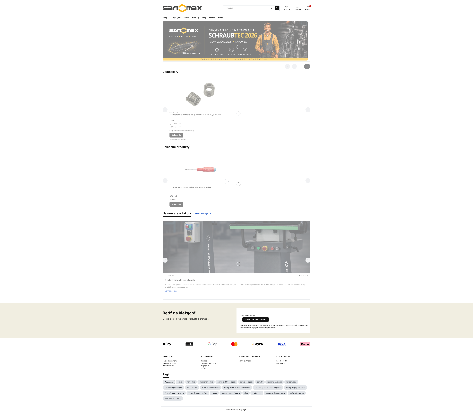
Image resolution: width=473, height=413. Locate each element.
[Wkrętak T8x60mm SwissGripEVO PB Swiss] (200, 169)
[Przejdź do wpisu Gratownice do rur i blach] (236, 247)
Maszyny (169, 276)
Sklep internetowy (236, 410)
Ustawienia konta (169, 363)
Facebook (280, 361)
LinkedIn (280, 363)
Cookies (204, 361)
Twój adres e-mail (247, 315)
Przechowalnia (168, 366)
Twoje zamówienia (170, 361)
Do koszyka (176, 135)
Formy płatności (244, 361)
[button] (277, 8)
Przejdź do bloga (201, 214)
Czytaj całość (171, 291)
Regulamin (205, 366)
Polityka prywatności (209, 363)
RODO (203, 368)
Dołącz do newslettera (255, 319)
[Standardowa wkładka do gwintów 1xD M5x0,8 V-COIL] (200, 94)
